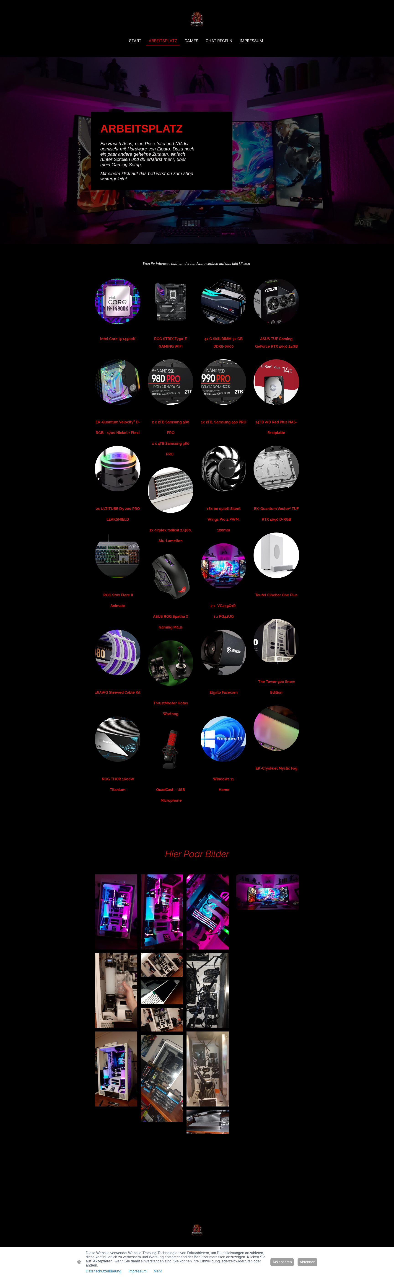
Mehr (158, 1271)
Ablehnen (307, 1262)
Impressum (137, 1271)
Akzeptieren (282, 1262)
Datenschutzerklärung (103, 1271)
